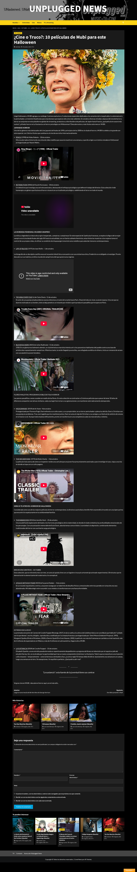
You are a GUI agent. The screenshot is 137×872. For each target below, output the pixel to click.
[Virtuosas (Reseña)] (54, 713)
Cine (33, 23)
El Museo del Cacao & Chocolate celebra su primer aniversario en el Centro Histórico (68, 837)
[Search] (123, 22)
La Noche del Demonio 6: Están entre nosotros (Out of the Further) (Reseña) (23, 836)
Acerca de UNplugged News (33, 853)
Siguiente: (115, 691)
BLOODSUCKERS (22, 345)
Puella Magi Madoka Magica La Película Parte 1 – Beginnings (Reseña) (45, 836)
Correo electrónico (73, 776)
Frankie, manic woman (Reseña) (82, 724)
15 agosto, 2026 (88, 726)
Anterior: (32, 691)
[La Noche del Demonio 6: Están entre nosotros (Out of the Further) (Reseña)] (23, 825)
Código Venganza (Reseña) (90, 834)
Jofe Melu (18, 47)
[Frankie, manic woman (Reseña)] (82, 713)
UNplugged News (68, 8)
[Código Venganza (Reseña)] (91, 825)
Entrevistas (26, 23)
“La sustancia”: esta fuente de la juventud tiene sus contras (68, 672)
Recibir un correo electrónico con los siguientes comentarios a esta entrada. (41, 797)
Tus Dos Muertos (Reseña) (23, 724)
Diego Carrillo (18, 840)
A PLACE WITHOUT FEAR (25, 583)
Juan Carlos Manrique (49, 726)
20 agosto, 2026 (26, 726)
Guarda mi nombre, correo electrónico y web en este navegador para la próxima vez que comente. (48, 794)
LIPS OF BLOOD (22, 249)
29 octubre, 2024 (27, 47)
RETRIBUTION (21, 185)
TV (13, 853)
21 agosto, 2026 (27, 840)
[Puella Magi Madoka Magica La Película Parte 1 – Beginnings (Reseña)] (45, 825)
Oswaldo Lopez (41, 840)
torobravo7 (18, 726)
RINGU (18, 137)
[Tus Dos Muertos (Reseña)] (26, 713)
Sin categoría (18, 33)
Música (39, 23)
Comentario (18, 749)
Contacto (19, 853)
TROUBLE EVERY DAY (24, 297)
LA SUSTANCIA (21, 649)
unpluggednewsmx (88, 837)
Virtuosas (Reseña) (49, 724)
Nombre (17, 775)
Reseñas (15, 23)
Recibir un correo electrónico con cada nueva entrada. (34, 801)
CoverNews (78, 859)
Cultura (62, 829)
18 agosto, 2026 (60, 726)
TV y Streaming (49, 23)
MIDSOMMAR (21, 409)
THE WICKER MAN (23, 459)
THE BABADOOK (22, 520)
